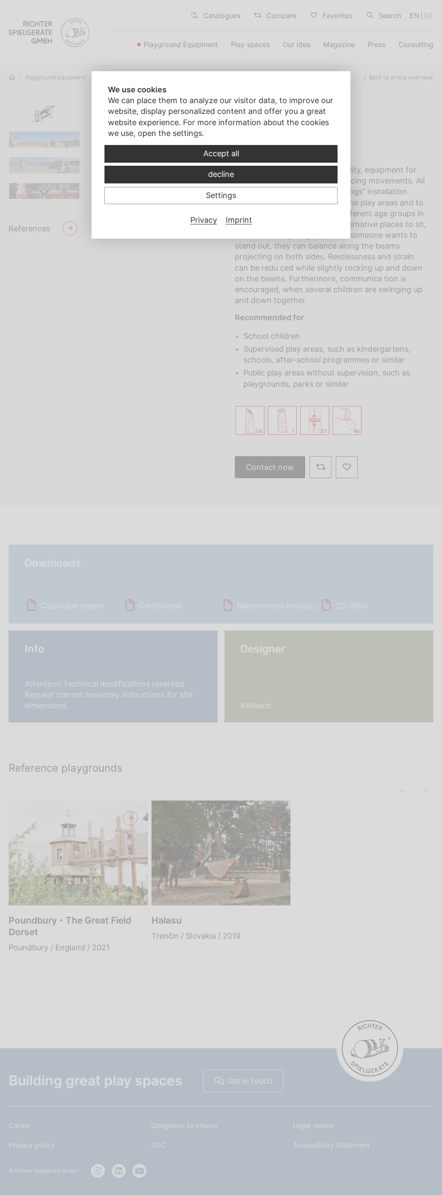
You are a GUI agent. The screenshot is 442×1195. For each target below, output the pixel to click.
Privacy (203, 219)
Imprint (239, 219)
